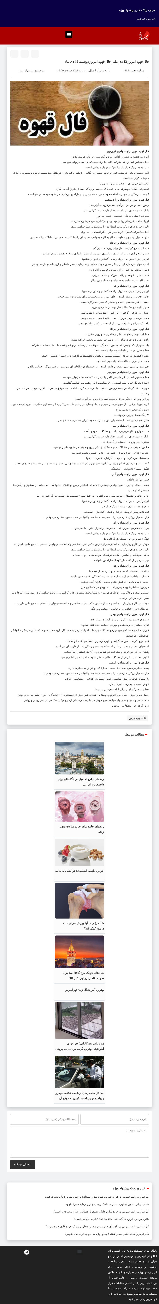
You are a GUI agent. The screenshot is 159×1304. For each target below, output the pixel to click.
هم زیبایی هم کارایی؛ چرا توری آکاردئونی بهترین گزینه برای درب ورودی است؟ (79, 1049)
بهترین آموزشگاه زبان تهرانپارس (84, 989)
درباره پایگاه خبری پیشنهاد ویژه (137, 10)
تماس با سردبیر (146, 18)
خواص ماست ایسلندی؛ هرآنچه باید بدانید (79, 870)
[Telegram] (26, 1252)
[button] (68, 34)
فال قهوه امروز (137, 718)
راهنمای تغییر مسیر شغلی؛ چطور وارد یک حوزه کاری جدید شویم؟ (81, 1226)
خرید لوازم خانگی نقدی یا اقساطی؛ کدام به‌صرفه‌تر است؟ (85, 1211)
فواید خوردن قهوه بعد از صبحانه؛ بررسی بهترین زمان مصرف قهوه (81, 1196)
